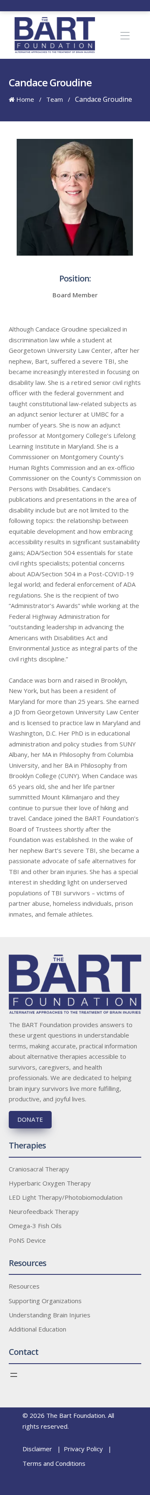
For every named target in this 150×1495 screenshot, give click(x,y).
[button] (127, 35)
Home (24, 99)
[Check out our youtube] (90, 5)
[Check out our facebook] (63, 5)
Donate (30, 1119)
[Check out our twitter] (72, 5)
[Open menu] (14, 1375)
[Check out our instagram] (98, 5)
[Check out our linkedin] (81, 5)
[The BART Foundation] (55, 34)
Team (54, 99)
